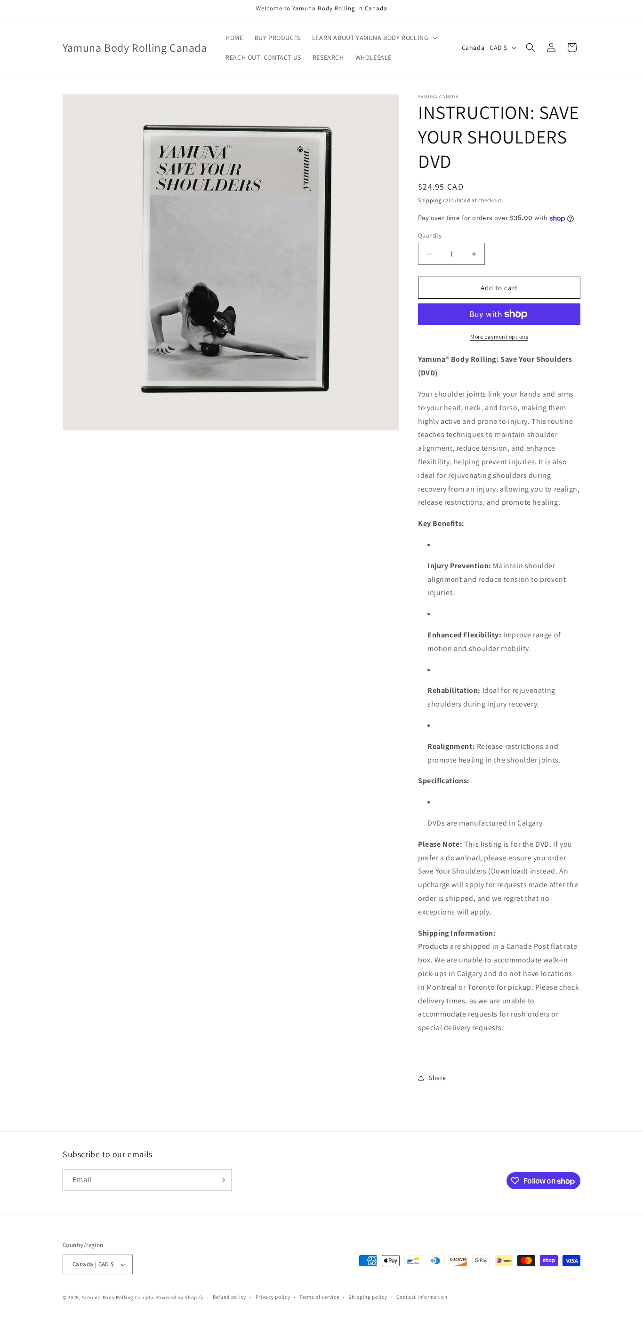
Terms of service (319, 1297)
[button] (374, 38)
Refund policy (229, 1297)
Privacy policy (273, 1297)
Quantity (430, 235)
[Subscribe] (221, 1180)
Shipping (430, 200)
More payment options (499, 336)
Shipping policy (367, 1297)
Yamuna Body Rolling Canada (118, 1297)
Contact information (421, 1297)
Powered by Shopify (179, 1297)
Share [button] (437, 1077)
